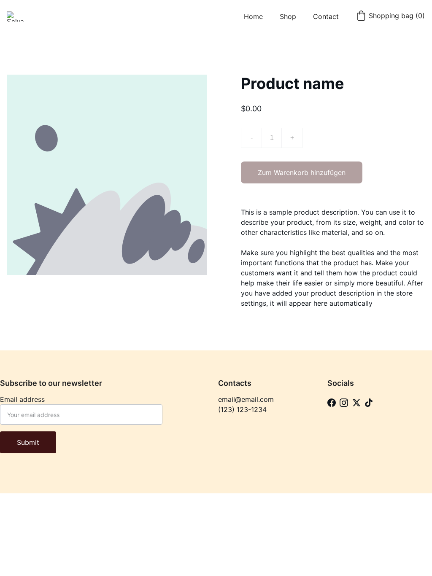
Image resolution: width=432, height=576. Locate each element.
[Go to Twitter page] (356, 403)
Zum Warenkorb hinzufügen (302, 172)
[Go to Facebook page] (331, 403)
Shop (288, 16)
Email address (22, 399)
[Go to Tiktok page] (368, 403)
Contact (326, 16)
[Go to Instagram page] (344, 403)
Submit (28, 442)
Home (253, 16)
